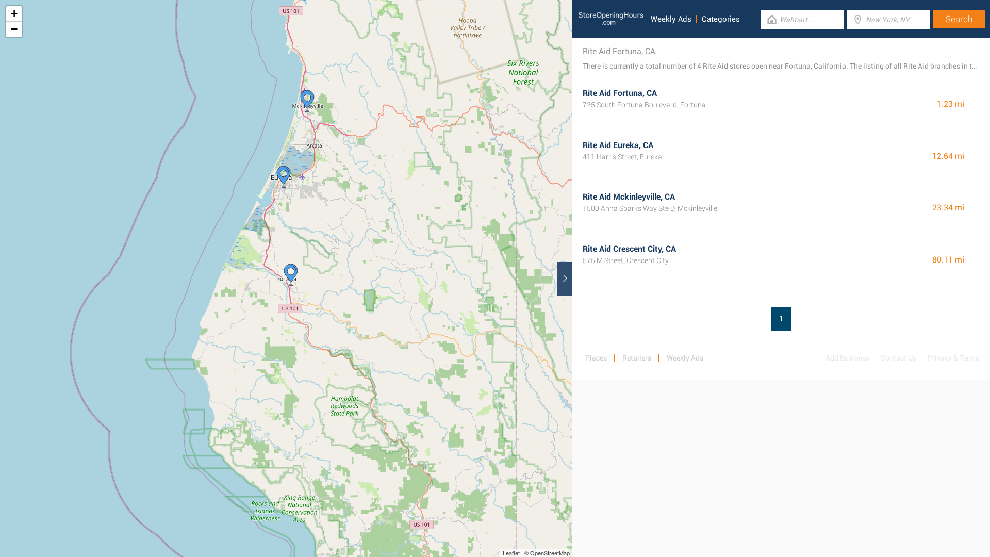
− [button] (14, 29)
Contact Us (898, 358)
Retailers (636, 358)
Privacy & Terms (953, 358)
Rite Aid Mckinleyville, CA (629, 197)
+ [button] (14, 13)
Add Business (847, 358)
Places (596, 358)
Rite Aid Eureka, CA (618, 145)
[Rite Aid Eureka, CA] (283, 176)
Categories (721, 19)
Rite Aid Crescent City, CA (629, 249)
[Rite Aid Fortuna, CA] (290, 274)
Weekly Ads (671, 19)
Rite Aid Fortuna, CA (620, 93)
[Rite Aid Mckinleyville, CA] (307, 101)
